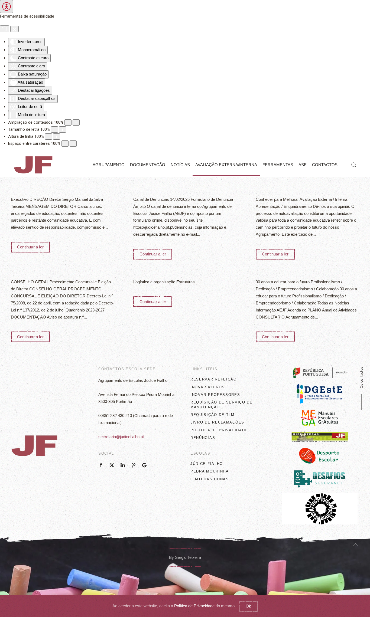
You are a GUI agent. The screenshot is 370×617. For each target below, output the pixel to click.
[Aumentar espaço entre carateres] (73, 143)
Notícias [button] (180, 164)
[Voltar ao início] (34, 165)
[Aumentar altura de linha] (56, 136)
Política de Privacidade (194, 605)
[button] (353, 165)
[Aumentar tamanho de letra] (62, 129)
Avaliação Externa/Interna (226, 164)
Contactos (324, 164)
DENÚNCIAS (202, 438)
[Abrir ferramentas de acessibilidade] (6, 6)
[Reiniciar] (4, 28)
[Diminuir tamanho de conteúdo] (68, 122)
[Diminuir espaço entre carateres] (65, 143)
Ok (248, 606)
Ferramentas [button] (277, 164)
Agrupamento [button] (109, 164)
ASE (302, 164)
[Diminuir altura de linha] (48, 136)
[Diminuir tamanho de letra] (54, 129)
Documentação (147, 164)
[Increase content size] (76, 122)
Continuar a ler (30, 247)
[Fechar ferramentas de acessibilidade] (14, 29)
